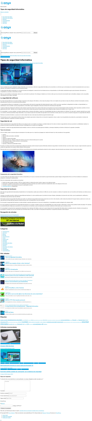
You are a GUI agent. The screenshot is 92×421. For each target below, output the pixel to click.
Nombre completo (4, 393)
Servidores (5, 244)
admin (3, 63)
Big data (4, 235)
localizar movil (12, 322)
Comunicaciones (6, 236)
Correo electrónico (4, 395)
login (14, 322)
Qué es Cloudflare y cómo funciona (14, 288)
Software (4, 19)
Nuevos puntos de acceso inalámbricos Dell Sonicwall (19, 275)
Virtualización (5, 249)
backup (32, 320)
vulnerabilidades (37, 324)
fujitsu (77, 320)
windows (45, 324)
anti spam (26, 320)
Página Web (3, 398)
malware (16, 322)
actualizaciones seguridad (15, 320)
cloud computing (49, 320)
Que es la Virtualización (11, 269)
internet (86, 320)
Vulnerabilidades (6, 20)
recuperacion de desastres (66, 322)
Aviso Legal (5, 415)
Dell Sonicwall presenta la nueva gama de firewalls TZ (16, 365)
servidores (15, 324)
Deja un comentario (31, 63)
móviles (29, 322)
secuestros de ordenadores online (77, 322)
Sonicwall (5, 248)
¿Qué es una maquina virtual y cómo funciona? (17, 263)
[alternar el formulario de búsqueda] (0, 31)
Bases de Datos (9, 312)
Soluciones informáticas (8, 18)
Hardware (5, 22)
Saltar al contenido (4, 12)
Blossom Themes (46, 413)
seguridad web (11, 324)
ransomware (60, 322)
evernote (71, 320)
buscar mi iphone (40, 320)
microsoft (20, 322)
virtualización (31, 324)
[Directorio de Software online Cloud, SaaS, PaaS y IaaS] (12, 226)
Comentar (2, 390)
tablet (23, 324)
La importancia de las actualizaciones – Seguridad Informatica (21, 306)
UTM (28, 324)
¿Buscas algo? (3, 32)
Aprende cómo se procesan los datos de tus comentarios (31, 410)
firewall (74, 320)
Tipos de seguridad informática (13, 257)
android (23, 320)
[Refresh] (2, 403)
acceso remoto (3, 320)
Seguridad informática (7, 16)
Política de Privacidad (7, 416)
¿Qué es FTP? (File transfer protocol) (15, 300)
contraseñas (53, 320)
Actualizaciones (6, 231)
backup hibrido (36, 320)
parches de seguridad (35, 322)
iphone (9, 322)
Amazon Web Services (7, 346)
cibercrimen (45, 320)
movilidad (25, 322)
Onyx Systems (12, 413)
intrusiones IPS (4, 322)
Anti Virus (5, 23)
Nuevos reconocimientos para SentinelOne (16, 281)
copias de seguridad (58, 320)
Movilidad (5, 241)
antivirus (29, 320)
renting (71, 322)
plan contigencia (43, 322)
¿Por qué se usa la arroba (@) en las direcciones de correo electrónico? (24, 294)
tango (25, 324)
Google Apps (5, 239)
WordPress (58, 413)
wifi (42, 324)
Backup (4, 234)
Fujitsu (4, 238)
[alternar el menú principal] (0, 13)
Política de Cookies (7, 417)
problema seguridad (52, 322)
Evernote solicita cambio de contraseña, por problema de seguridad (20, 371)
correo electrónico (65, 320)
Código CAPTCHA (17, 405)
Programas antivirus (7, 186)
